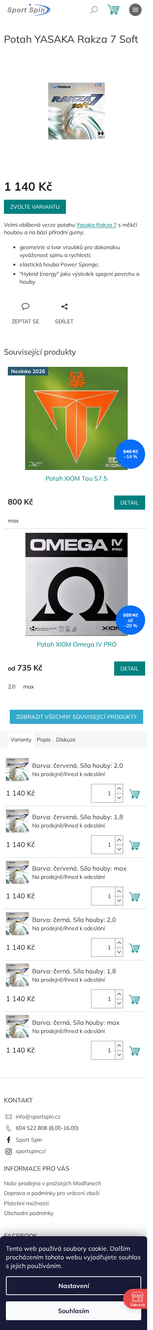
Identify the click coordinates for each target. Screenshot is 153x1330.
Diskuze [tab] (66, 739)
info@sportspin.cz (38, 1116)
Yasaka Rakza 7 (96, 224)
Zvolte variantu (35, 206)
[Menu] (135, 10)
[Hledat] (94, 10)
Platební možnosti (26, 1203)
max (13, 520)
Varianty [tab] (21, 739)
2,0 (11, 686)
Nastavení (73, 1286)
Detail (129, 502)
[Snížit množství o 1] (119, 797)
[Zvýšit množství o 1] (119, 788)
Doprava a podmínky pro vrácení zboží (51, 1193)
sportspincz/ (31, 1151)
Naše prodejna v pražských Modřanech (52, 1183)
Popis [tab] (44, 739)
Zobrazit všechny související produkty (76, 716)
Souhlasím (73, 1311)
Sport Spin (29, 1139)
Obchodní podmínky (28, 1213)
